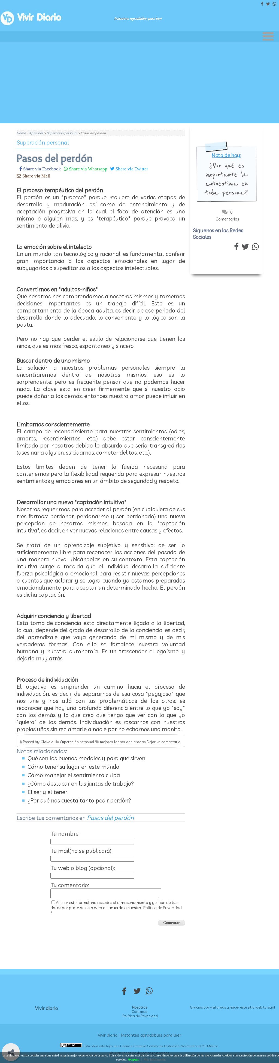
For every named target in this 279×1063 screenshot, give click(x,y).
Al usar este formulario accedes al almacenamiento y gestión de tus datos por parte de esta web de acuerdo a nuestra (116, 907)
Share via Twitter (131, 168)
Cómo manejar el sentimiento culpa (74, 775)
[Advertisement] (139, 82)
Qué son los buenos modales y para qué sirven (86, 758)
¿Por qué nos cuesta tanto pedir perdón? (79, 800)
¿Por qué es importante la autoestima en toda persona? (226, 179)
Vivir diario (46, 1008)
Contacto (139, 1011)
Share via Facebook (41, 168)
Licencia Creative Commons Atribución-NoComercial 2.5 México (169, 1046)
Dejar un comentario (163, 742)
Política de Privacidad (140, 1016)
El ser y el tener (47, 791)
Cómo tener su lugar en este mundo (73, 766)
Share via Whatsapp (87, 168)
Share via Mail (35, 175)
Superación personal (43, 142)
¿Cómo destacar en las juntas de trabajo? (81, 783)
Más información (155, 1059)
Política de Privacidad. (163, 907)
